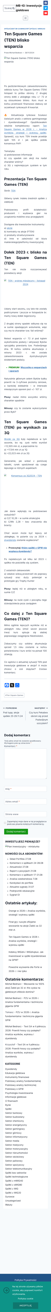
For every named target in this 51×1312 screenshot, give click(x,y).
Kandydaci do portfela (21, 883)
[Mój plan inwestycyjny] (25, 846)
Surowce (9, 1196)
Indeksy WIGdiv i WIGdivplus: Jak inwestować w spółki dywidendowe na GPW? (27, 956)
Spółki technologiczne (16, 1176)
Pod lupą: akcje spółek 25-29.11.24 (13, 712)
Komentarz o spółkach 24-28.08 (26, 863)
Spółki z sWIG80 (13, 1184)
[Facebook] (45, 3)
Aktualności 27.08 (19, 867)
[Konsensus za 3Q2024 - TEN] (25, 489)
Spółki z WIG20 (13, 1192)
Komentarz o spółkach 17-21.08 (26, 875)
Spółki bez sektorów (15, 1172)
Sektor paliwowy (13, 1161)
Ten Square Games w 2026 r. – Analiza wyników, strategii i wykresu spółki (25, 129)
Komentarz (10, 746)
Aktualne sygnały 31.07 (22, 887)
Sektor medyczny (14, 1145)
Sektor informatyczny (16, 1137)
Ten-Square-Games (14, 695)
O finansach (11, 1101)
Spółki (7, 29)
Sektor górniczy (13, 1133)
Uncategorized (13, 1200)
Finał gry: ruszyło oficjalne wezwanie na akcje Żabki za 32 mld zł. (25, 926)
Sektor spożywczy (14, 1165)
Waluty (8, 1204)
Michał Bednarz (15, 53)
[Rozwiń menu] (25, 18)
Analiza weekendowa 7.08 (23, 879)
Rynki (8, 1105)
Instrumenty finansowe (17, 1077)
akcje (9, 228)
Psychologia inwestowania (19, 1093)
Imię (8, 789)
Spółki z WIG (11, 1188)
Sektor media (12, 1141)
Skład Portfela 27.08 (20, 859)
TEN (13, 190)
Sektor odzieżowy (14, 1156)
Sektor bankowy (13, 1113)
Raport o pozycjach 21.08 (23, 871)
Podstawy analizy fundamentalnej (23, 1081)
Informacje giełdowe (15, 1097)
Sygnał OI (15, 894)
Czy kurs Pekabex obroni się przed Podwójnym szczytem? (38, 716)
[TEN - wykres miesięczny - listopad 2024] (25, 291)
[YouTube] (45, 13)
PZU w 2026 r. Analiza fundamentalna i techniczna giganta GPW (24, 1002)
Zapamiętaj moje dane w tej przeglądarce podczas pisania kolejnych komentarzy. (27, 822)
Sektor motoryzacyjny (16, 1149)
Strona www (11, 814)
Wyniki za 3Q (12, 439)
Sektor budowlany (14, 1117)
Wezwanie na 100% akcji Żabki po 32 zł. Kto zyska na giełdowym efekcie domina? (24, 988)
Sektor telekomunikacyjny (18, 1168)
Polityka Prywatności (25, 1280)
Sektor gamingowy (20, 29)
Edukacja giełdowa (15, 1073)
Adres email (12, 801)
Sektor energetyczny (16, 1125)
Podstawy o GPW (14, 1089)
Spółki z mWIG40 (37, 29)
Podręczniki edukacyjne (22, 891)
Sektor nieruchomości (16, 1153)
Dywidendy (11, 1069)
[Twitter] (45, 8)
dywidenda (10, 540)
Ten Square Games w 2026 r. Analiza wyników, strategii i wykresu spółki (24, 941)
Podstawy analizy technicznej (20, 1085)
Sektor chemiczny (14, 1121)
